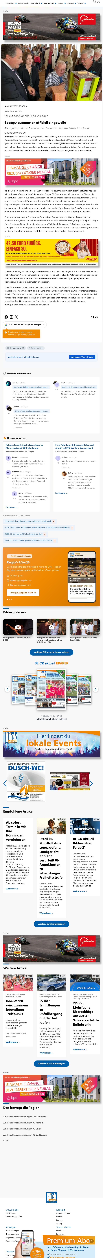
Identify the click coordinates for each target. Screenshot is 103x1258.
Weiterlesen (12, 889)
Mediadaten (11, 1213)
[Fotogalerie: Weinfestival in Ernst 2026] (85, 627)
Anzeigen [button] (70, 3)
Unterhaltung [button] (35, 3)
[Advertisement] (51, 1161)
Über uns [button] (81, 3)
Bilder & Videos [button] (49, 3)
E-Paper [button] (61, 3)
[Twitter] (16, 317)
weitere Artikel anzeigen (51, 924)
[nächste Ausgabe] (95, 689)
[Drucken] (96, 317)
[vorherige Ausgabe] (7, 689)
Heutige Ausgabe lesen (21, 592)
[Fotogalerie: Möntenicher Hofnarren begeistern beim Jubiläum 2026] (51, 627)
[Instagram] (11, 317)
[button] (5, 783)
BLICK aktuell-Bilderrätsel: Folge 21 (84, 843)
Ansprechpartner (63, 1213)
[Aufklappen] (91, 1241)
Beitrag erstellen (23, 3)
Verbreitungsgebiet (14, 1217)
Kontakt (59, 1217)
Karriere (59, 1220)
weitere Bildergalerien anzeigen (51, 652)
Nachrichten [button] (10, 3)
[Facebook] (6, 317)
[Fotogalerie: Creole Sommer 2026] (18, 627)
